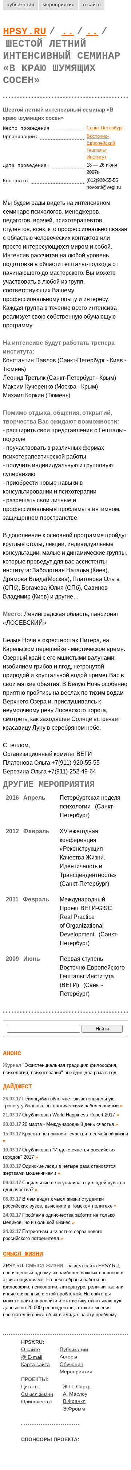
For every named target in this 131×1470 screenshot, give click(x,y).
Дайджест (17, 1086)
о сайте (92, 4)
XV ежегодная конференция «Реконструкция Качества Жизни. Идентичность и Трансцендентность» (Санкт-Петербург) (89, 857)
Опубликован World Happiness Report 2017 (59, 1115)
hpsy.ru (24, 31)
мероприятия (59, 4)
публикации (20, 4)
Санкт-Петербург (105, 127)
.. (67, 31)
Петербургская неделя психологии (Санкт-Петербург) (90, 806)
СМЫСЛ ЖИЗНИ (23, 1254)
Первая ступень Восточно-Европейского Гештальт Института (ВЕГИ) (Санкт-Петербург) (92, 976)
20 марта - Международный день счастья (58, 1124)
